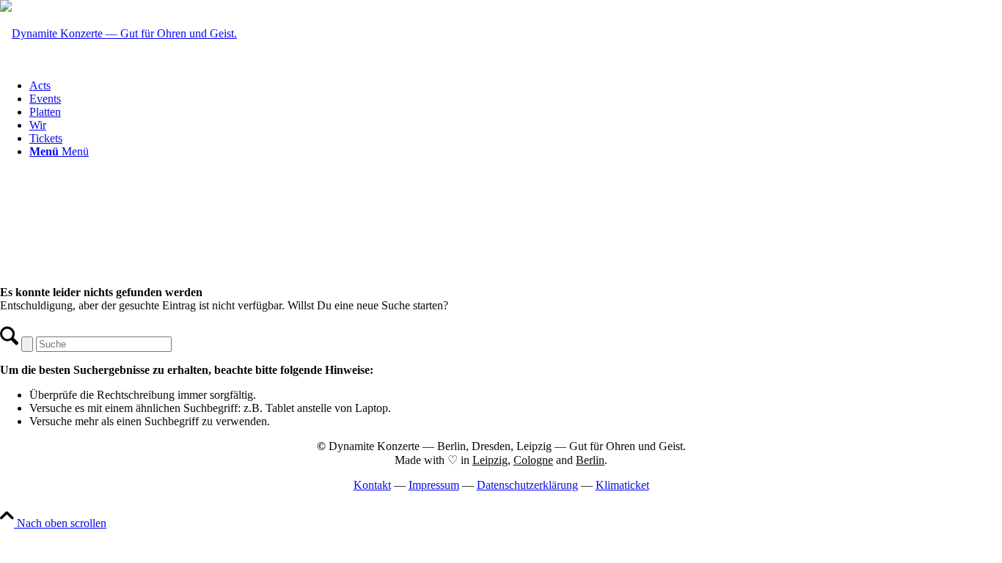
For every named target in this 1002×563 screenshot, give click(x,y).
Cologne (533, 460)
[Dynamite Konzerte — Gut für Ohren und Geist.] (118, 33)
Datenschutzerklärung (527, 485)
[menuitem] (515, 85)
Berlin (590, 460)
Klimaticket (622, 485)
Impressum (434, 485)
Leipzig (490, 460)
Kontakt (372, 485)
